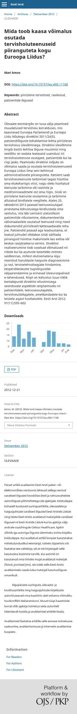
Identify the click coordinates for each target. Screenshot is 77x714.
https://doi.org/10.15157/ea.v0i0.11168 (40, 84)
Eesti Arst (17, 4)
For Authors (14, 663)
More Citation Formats (21, 425)
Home (8, 14)
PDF (13, 369)
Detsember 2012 (44, 14)
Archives (23, 14)
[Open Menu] (4, 4)
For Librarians (15, 670)
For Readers (14, 657)
